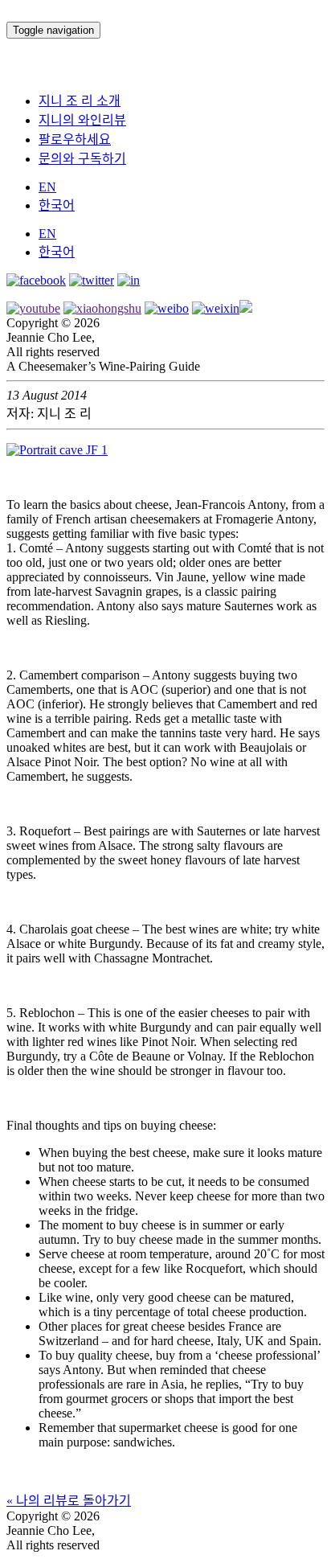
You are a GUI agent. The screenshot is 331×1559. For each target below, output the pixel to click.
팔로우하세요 (75, 139)
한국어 (57, 205)
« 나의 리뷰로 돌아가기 (68, 1501)
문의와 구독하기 (82, 159)
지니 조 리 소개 (80, 101)
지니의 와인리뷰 (82, 120)
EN (47, 187)
